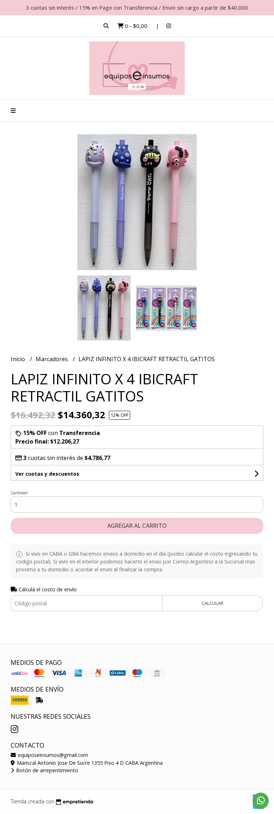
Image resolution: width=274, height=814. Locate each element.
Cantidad (19, 492)
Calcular (212, 603)
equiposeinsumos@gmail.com (52, 755)
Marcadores (52, 359)
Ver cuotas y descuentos (47, 473)
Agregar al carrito (137, 526)
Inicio (18, 359)
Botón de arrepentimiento (46, 770)
